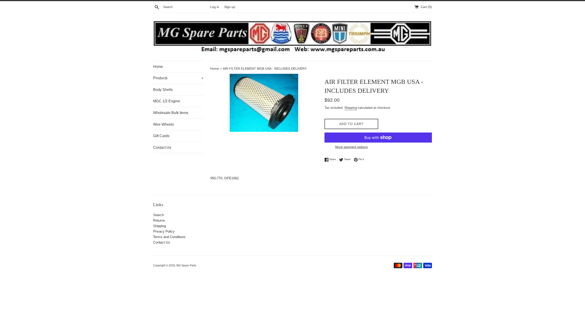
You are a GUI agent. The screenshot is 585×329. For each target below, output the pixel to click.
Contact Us (162, 147)
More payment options (351, 147)
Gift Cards (161, 136)
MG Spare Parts (186, 265)
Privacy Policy (164, 231)
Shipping (350, 107)
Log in (214, 7)
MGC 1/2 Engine (166, 101)
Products (178, 78)
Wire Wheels (163, 124)
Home (158, 67)
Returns (159, 220)
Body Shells (163, 90)
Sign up (229, 7)
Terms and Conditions (169, 237)
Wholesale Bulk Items (170, 113)
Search (158, 215)
